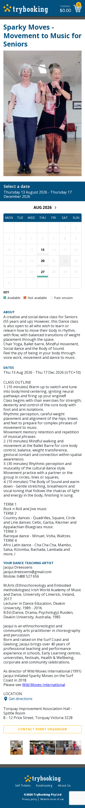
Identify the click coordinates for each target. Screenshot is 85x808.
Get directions (20, 698)
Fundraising (44, 785)
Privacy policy (29, 799)
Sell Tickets (22, 785)
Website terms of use (52, 799)
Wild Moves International (43, 684)
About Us (64, 785)
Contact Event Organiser (42, 729)
